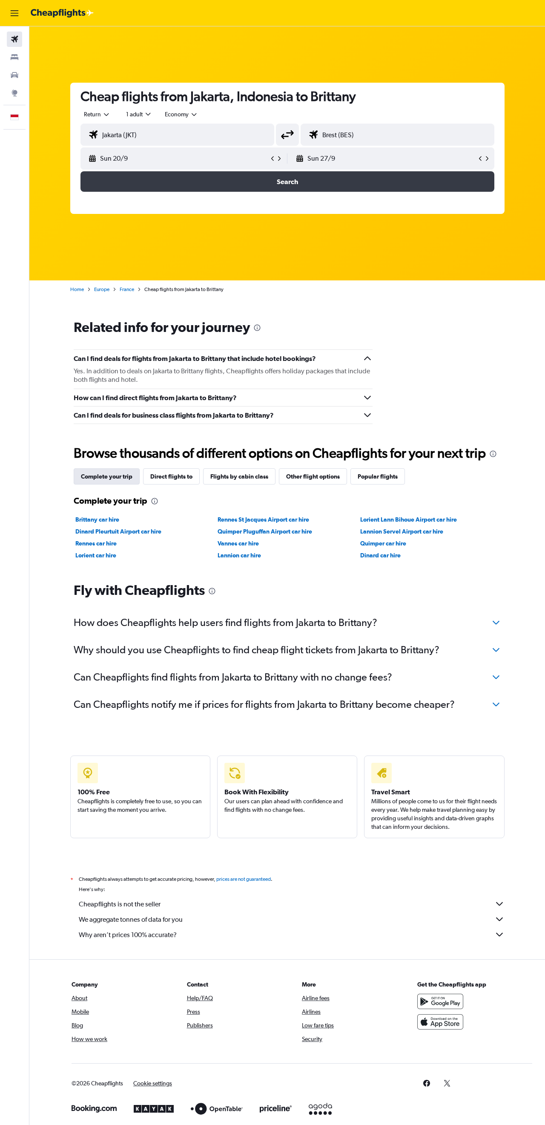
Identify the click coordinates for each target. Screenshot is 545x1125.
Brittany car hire (97, 519)
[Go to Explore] (14, 92)
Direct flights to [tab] (171, 476)
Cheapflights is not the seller (120, 904)
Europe (101, 289)
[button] (14, 13)
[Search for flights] (14, 39)
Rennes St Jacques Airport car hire (263, 519)
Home (77, 289)
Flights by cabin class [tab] (239, 476)
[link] (426, 1083)
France (127, 289)
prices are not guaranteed (243, 879)
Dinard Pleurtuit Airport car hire (118, 531)
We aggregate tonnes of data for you (131, 919)
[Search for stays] (14, 57)
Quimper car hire (383, 543)
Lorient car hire (95, 555)
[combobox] (97, 114)
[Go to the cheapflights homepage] (62, 13)
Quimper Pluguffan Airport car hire (265, 531)
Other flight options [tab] (313, 476)
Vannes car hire (238, 543)
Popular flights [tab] (378, 476)
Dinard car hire (380, 555)
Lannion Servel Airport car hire (401, 531)
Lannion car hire (239, 555)
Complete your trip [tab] (106, 476)
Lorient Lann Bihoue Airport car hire (408, 519)
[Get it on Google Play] (440, 1001)
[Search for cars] (14, 75)
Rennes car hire (96, 543)
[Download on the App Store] (440, 1022)
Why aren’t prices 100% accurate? (128, 935)
